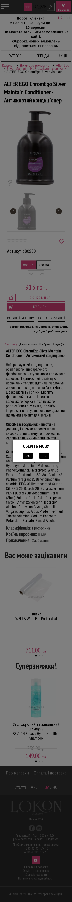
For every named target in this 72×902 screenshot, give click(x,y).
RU (44, 456)
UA (28, 456)
